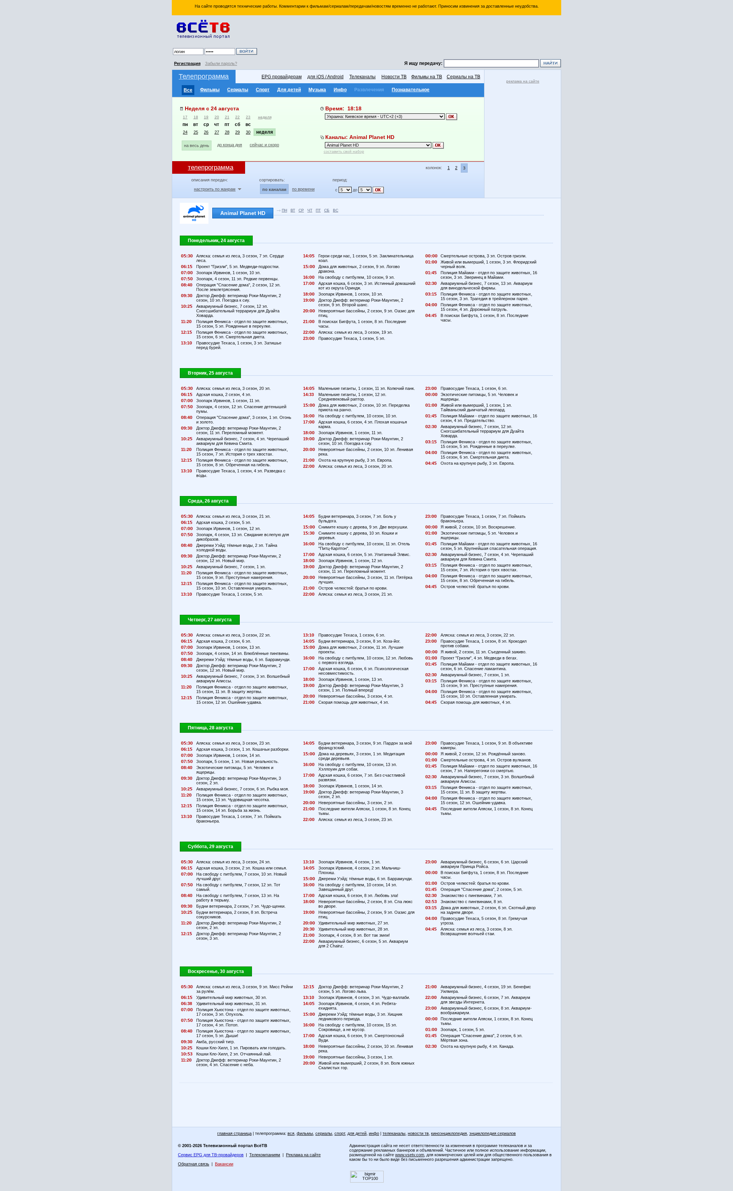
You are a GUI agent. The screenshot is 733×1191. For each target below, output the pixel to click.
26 (206, 132)
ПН (284, 210)
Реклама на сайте (303, 1154)
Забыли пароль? (221, 63)
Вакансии (224, 1164)
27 (217, 132)
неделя (264, 117)
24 (185, 132)
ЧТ (309, 210)
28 (227, 132)
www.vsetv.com (409, 1154)
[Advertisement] (410, 38)
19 (206, 117)
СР (301, 210)
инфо (374, 1133)
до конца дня (229, 144)
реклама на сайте (522, 81)
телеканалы (394, 1133)
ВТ (293, 210)
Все (188, 90)
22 (237, 117)
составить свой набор (344, 151)
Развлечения (369, 89)
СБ (326, 210)
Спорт (263, 89)
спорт (339, 1133)
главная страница (234, 1133)
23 (248, 117)
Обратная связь (193, 1164)
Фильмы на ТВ (426, 76)
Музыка (317, 89)
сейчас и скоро (264, 144)
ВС (335, 210)
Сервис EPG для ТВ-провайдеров (211, 1154)
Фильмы (210, 89)
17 (185, 117)
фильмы (305, 1133)
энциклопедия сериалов (492, 1133)
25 (196, 132)
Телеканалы (362, 76)
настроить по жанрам (215, 189)
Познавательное (410, 89)
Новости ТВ (394, 76)
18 (196, 117)
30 (248, 132)
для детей (356, 1133)
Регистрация (187, 63)
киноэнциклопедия (449, 1133)
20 (217, 117)
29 (237, 132)
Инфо (340, 89)
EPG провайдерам (282, 76)
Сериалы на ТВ (463, 76)
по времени (303, 189)
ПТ (318, 210)
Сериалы (237, 89)
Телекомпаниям (264, 1154)
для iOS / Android (325, 76)
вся (290, 1133)
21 (227, 117)
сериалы (323, 1133)
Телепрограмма (204, 76)
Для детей (289, 89)
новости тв (418, 1133)
